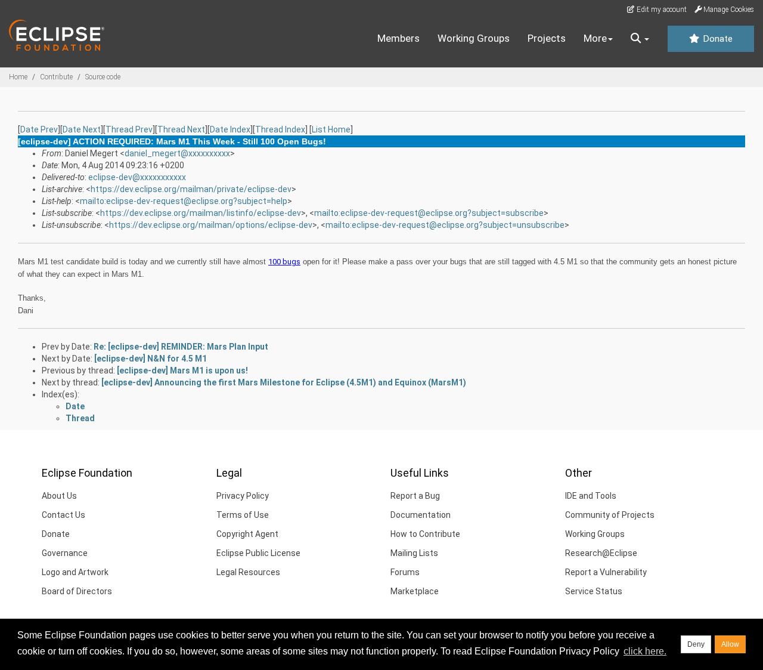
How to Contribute (425, 534)
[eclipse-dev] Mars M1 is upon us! (182, 370)
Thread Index (280, 129)
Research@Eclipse (601, 553)
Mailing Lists (414, 553)
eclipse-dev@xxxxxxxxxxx (137, 177)
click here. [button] (645, 651)
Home (18, 77)
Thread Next (181, 129)
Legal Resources (248, 572)
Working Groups (474, 38)
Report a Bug (415, 496)
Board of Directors (77, 591)
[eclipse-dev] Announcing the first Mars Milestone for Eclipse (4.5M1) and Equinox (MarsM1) (283, 382)
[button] (640, 38)
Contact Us (63, 515)
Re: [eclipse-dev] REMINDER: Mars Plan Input (181, 346)
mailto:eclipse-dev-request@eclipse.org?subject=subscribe (429, 213)
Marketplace (414, 591)
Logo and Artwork (75, 572)
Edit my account (661, 9)
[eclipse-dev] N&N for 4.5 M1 (150, 358)
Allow (730, 644)
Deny (696, 644)
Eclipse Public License (258, 553)
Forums (405, 572)
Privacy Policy (242, 496)
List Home (331, 129)
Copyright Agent (247, 534)
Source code (102, 77)
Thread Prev (129, 129)
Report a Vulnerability (606, 572)
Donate (716, 38)
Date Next (82, 129)
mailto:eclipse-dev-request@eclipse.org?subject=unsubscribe (445, 225)
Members (398, 38)
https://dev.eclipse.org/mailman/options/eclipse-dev (210, 225)
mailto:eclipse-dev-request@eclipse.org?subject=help (183, 201)
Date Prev (39, 129)
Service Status (593, 591)
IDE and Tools (590, 496)
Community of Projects (610, 515)
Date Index (230, 129)
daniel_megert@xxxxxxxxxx (177, 153)
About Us (59, 496)
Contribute (56, 77)
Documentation (420, 515)
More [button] (595, 38)
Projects (547, 38)
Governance (65, 553)
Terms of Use (242, 515)
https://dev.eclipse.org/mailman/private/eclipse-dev (191, 189)
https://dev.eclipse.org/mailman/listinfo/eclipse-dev (200, 213)
